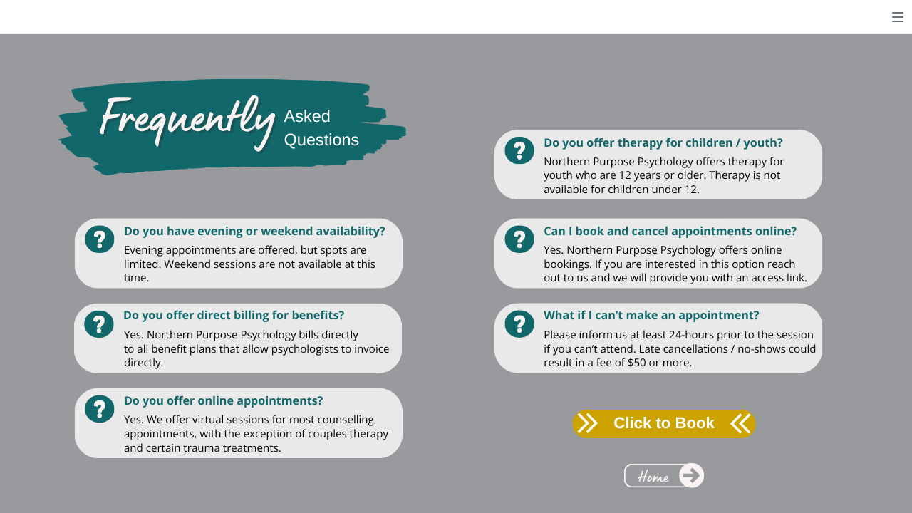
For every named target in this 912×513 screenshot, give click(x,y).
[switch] (897, 17)
